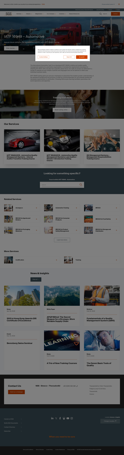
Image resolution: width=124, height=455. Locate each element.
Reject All (69, 57)
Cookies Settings (43, 57)
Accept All (81, 57)
